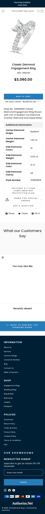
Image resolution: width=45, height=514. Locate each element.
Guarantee (8, 419)
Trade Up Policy (10, 428)
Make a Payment (11, 372)
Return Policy (9, 424)
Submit (23, 482)
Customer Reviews (12, 360)
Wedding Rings (10, 390)
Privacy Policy (9, 432)
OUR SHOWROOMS (19, 452)
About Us (8, 347)
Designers (8, 406)
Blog (6, 364)
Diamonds (8, 398)
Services (7, 351)
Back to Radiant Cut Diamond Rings (24, 326)
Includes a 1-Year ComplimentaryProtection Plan (23, 190)
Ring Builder (9, 394)
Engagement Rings (12, 385)
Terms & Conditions (12, 440)
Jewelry (7, 402)
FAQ (5, 444)
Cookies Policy (10, 436)
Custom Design (10, 356)
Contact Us (9, 368)
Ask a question (23, 206)
